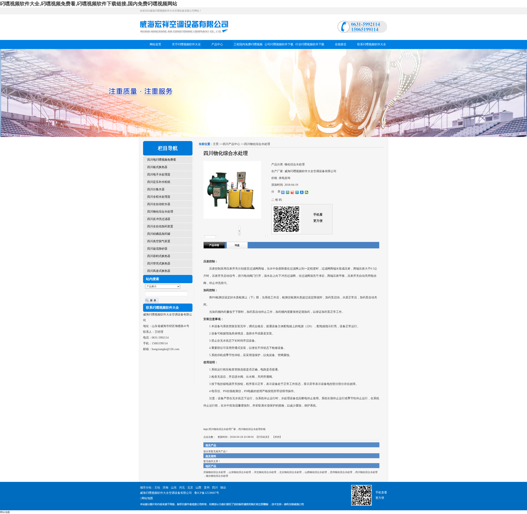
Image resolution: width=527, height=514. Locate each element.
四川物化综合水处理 (257, 144)
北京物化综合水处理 (290, 472)
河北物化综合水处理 (265, 472)
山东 (174, 487)
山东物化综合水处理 (240, 472)
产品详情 (214, 245)
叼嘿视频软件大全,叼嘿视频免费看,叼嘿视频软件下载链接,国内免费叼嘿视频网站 (88, 3)
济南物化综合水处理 (214, 472)
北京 (190, 487)
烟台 (223, 487)
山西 (198, 487)
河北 (182, 487)
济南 (165, 487)
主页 (216, 144)
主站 (157, 487)
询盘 (237, 245)
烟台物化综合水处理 (217, 475)
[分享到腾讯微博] (297, 192)
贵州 (207, 487)
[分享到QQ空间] (287, 192)
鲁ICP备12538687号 (206, 492)
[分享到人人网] (302, 192)
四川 (215, 487)
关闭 (277, 437)
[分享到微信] (306, 192)
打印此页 (263, 437)
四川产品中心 (231, 144)
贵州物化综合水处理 (341, 472)
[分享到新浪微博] (292, 192)
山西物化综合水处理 (316, 472)
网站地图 (147, 498)
